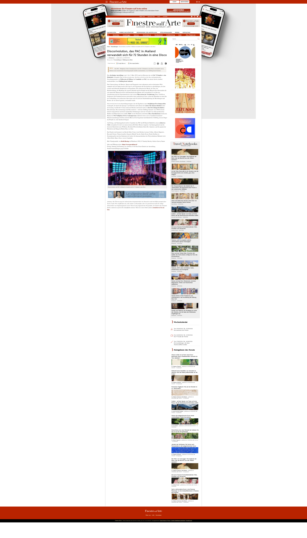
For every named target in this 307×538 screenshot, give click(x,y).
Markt (179, 35)
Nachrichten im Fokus (147, 35)
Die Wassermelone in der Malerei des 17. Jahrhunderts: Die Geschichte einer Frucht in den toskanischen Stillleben (184, 187)
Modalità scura (189, 520)
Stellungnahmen (166, 32)
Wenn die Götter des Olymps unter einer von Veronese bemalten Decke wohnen (184, 201)
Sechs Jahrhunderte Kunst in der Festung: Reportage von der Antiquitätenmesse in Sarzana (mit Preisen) (185, 490)
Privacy (168, 520)
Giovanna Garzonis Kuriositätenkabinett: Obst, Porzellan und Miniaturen (184, 227)
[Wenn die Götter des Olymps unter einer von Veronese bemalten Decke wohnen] (184, 196)
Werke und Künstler (126, 32)
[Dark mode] (166, 64)
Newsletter (151, 16)
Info (158, 16)
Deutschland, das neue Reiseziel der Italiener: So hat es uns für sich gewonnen (185, 430)
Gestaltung (186, 32)
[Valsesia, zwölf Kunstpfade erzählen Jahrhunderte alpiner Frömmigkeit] (184, 236)
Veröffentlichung (170, 35)
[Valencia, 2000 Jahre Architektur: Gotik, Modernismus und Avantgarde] (184, 263)
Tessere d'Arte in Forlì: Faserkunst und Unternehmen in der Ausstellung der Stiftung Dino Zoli (183, 297)
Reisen (177, 32)
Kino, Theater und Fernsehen (190, 35)
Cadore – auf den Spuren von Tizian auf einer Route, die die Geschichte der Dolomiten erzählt (184, 214)
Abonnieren (185, 2)
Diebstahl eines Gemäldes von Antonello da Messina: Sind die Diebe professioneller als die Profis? (184, 372)
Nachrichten (111, 32)
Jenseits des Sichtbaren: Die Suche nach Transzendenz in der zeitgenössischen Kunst (183, 445)
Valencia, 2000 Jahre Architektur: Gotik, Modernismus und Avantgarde (182, 268)
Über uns (142, 16)
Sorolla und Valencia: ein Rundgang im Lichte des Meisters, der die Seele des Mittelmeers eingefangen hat (184, 312)
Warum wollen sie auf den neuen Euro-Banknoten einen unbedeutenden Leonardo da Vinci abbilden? (184, 356)
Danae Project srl (163, 520)
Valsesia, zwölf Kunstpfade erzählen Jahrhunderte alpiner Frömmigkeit (181, 240)
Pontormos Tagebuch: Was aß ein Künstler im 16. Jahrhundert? (184, 387)
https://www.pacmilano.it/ (129, 144)
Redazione (112, 58)
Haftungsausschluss (128, 60)
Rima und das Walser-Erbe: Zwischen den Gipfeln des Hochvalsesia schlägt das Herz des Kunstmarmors (184, 254)
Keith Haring (125, 141)
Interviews (136, 35)
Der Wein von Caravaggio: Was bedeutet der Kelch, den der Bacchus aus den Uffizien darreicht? (183, 158)
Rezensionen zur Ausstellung (147, 32)
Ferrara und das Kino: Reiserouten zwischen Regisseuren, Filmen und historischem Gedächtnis (183, 282)
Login (174, 2)
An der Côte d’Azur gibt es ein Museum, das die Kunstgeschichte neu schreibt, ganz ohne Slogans (184, 172)
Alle (108, 35)
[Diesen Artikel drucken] (158, 63)
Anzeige (165, 16)
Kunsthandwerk (159, 35)
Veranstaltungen (117, 60)
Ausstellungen (126, 35)
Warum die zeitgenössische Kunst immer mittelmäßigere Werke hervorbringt (182, 416)
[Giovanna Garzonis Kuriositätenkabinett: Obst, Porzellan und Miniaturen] (184, 222)
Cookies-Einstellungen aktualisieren (178, 520)
